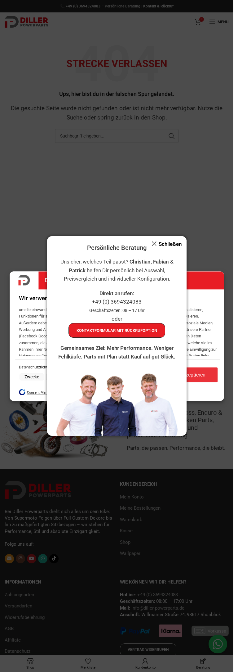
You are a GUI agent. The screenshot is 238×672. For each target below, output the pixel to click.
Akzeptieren (192, 375)
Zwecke (31, 377)
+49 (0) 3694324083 (117, 302)
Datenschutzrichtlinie (37, 367)
